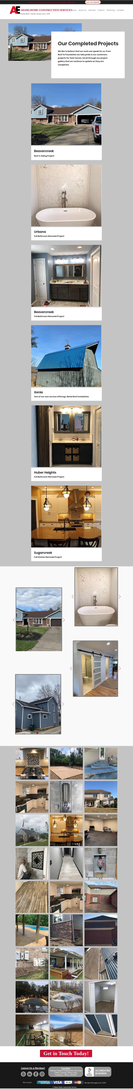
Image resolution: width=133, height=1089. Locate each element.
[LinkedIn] (29, 1074)
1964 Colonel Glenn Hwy (65, 1072)
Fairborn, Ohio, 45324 (65, 1074)
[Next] (64, 620)
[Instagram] (42, 1074)
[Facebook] (35, 1074)
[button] (32, 763)
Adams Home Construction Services (66, 1070)
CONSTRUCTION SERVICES (55, 10)
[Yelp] (23, 1074)
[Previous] (14, 620)
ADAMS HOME (29, 10)
